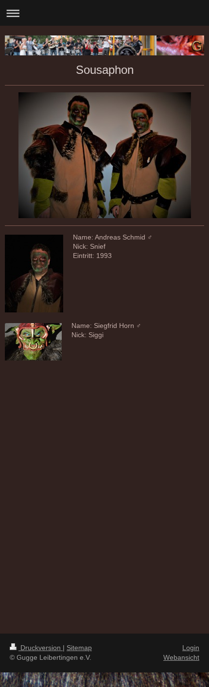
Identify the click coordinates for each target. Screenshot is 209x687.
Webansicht (181, 657)
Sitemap (79, 648)
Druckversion (40, 648)
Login (190, 648)
